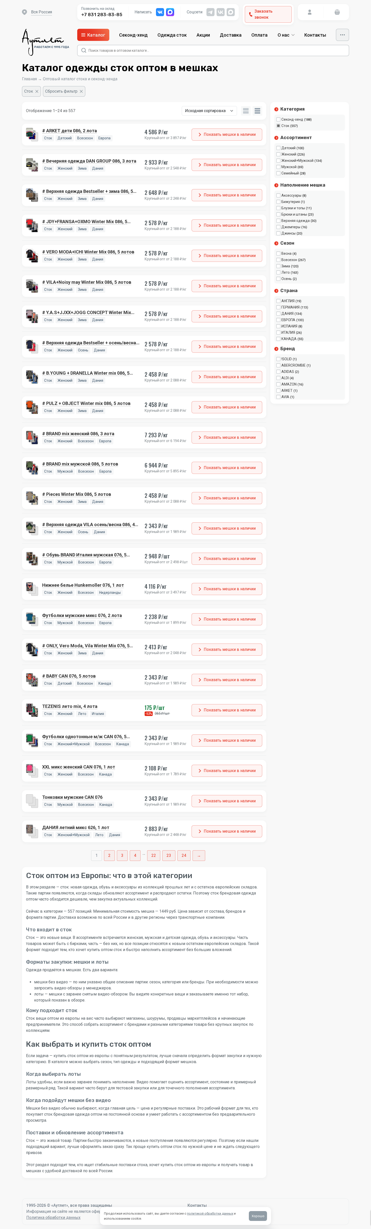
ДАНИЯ (287, 314)
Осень (286, 279)
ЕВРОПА (288, 320)
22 (153, 855)
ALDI (285, 378)
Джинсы (288, 233)
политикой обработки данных (210, 1213)
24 (184, 855)
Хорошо (258, 1216)
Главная (29, 78)
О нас (283, 35)
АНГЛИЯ (288, 301)
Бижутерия (290, 202)
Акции (203, 35)
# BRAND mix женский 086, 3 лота (78, 433)
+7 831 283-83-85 (101, 14)
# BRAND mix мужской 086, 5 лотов (80, 464)
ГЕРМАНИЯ (290, 307)
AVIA (285, 397)
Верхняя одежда (295, 221)
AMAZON (289, 384)
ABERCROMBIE (293, 365)
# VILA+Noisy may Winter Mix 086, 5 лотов (86, 282)
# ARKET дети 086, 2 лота (69, 130)
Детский (288, 148)
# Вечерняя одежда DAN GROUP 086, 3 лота (89, 161)
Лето (285, 272)
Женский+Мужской (297, 161)
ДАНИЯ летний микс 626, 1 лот (75, 827)
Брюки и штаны (294, 214)
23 (169, 855)
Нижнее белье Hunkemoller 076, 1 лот (83, 585)
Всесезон (289, 260)
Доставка (231, 35)
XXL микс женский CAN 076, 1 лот (78, 767)
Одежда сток (172, 35)
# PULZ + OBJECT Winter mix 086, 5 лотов (86, 403)
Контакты (315, 35)
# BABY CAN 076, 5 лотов (69, 676)
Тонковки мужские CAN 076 (72, 797)
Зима (285, 266)
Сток (285, 126)
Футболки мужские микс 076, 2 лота (82, 615)
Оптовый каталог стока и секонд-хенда (80, 78)
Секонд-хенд (133, 35)
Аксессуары (291, 195)
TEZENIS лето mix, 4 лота (69, 706)
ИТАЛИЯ (288, 332)
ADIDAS (287, 372)
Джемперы (290, 227)
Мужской (289, 167)
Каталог (96, 35)
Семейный (290, 173)
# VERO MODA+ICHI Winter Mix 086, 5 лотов (88, 251)
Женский (288, 154)
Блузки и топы (293, 208)
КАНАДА (289, 339)
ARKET (287, 391)
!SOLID (286, 359)
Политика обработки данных (53, 1217)
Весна (286, 253)
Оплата (259, 35)
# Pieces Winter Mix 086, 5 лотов (76, 494)
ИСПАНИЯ (289, 326)
